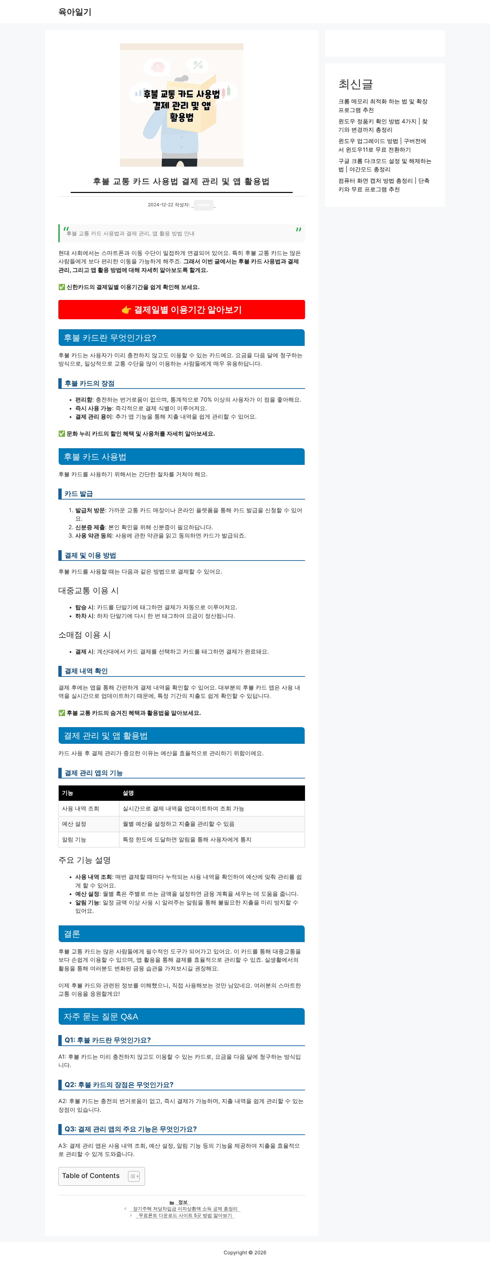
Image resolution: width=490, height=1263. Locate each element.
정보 (183, 1202)
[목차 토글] (130, 1176)
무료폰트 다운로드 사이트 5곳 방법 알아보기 (185, 1215)
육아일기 (75, 12)
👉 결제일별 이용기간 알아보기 (181, 309)
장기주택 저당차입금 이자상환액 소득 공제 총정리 (185, 1208)
